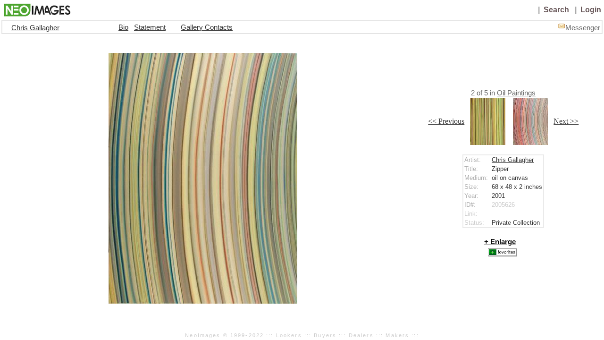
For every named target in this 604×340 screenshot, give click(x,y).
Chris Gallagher (35, 28)
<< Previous (446, 121)
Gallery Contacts (207, 27)
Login (590, 10)
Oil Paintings (516, 93)
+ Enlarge (500, 242)
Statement (150, 27)
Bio (123, 27)
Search (556, 10)
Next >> (566, 121)
